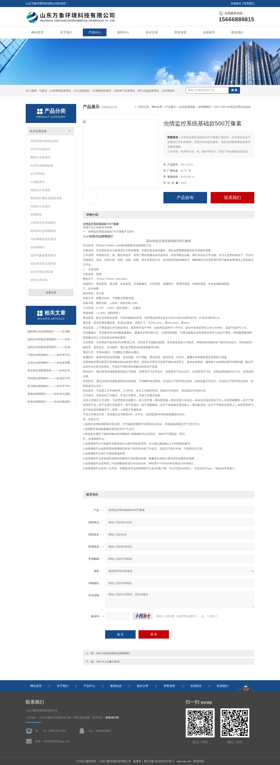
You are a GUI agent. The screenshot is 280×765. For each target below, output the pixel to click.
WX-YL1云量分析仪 (108, 661)
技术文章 (152, 32)
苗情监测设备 (39, 279)
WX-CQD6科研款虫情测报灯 (113, 653)
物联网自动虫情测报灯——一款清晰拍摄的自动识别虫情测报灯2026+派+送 (50, 331)
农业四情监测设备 (41, 271)
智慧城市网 (112, 717)
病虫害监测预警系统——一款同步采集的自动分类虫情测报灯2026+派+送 (50, 370)
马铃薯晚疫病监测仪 (43, 239)
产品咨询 (185, 197)
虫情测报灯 (37, 247)
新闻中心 (123, 32)
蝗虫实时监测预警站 (43, 230)
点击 (69, 131)
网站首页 (37, 32)
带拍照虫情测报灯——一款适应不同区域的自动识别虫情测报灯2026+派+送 (50, 378)
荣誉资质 (180, 32)
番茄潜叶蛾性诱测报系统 (46, 198)
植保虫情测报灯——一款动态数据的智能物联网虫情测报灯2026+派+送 (50, 401)
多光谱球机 (37, 173)
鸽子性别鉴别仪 (40, 149)
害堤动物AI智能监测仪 (44, 141)
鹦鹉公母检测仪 (40, 157)
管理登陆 (198, 761)
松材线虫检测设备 (41, 165)
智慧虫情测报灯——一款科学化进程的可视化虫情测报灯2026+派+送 (50, 393)
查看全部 (51, 292)
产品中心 (95, 32)
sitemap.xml (183, 761)
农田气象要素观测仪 (43, 255)
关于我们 (66, 32)
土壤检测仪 (37, 181)
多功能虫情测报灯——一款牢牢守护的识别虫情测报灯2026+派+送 (50, 386)
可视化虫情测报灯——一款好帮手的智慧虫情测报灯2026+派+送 (50, 354)
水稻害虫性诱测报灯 (43, 222)
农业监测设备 (38, 131)
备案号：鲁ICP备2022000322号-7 (153, 761)
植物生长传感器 (40, 190)
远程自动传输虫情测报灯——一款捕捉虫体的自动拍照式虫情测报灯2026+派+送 (50, 347)
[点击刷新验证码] (142, 616)
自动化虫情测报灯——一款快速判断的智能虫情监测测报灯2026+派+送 (50, 362)
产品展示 (170, 106)
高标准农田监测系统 (43, 263)
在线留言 (236, 3)
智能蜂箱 (36, 214)
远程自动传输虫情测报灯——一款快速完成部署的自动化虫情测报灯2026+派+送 (50, 339)
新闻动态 (116, 685)
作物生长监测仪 (40, 206)
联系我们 (249, 3)
